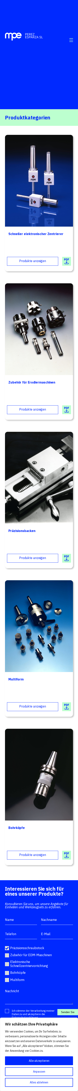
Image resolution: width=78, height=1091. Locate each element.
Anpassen (39, 1071)
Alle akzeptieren (39, 1061)
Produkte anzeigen (32, 261)
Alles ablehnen (39, 1082)
